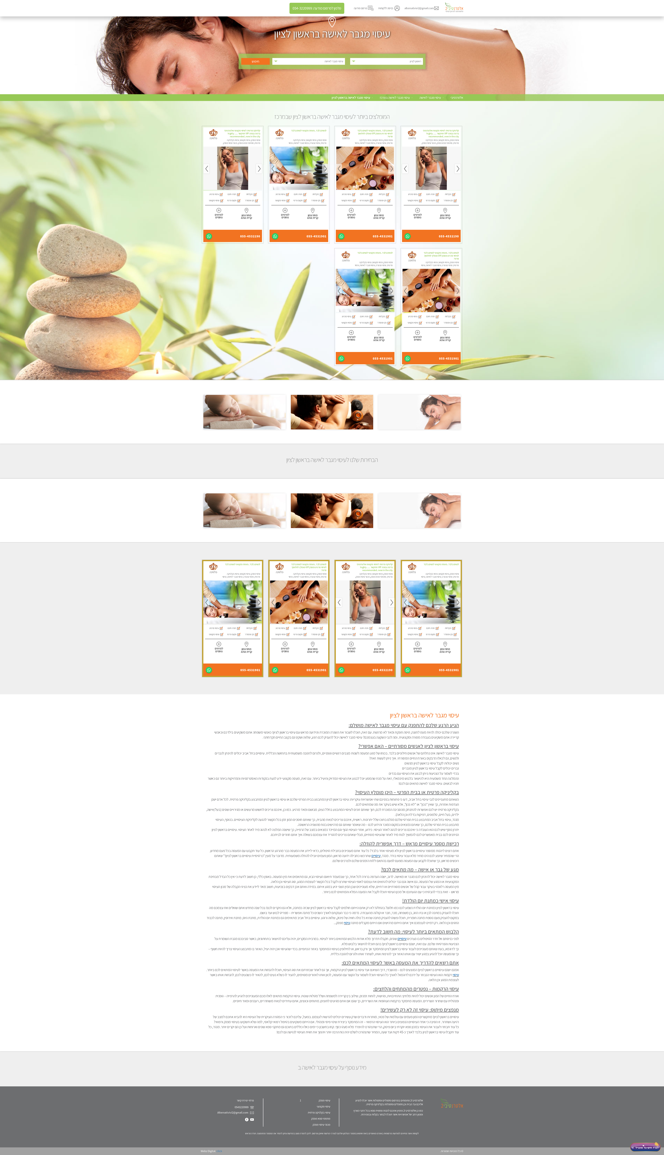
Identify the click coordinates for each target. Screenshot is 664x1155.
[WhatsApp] (407, 236)
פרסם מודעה (360, 8)
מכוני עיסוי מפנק (321, 1124)
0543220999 (242, 1107)
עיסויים (375, 856)
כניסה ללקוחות (385, 8)
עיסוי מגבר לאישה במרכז (395, 97)
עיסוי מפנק (324, 1100)
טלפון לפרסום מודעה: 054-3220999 (317, 8)
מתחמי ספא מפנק (320, 1118)
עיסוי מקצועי (323, 1106)
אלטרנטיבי (457, 97)
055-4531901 (383, 236)
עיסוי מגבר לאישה (430, 97)
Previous (458, 168)
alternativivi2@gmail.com (419, 8)
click (219, 1151)
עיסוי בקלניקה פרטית (319, 1112)
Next (405, 168)
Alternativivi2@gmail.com (232, 1112)
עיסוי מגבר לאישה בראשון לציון (351, 97)
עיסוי (347, 923)
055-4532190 (449, 236)
